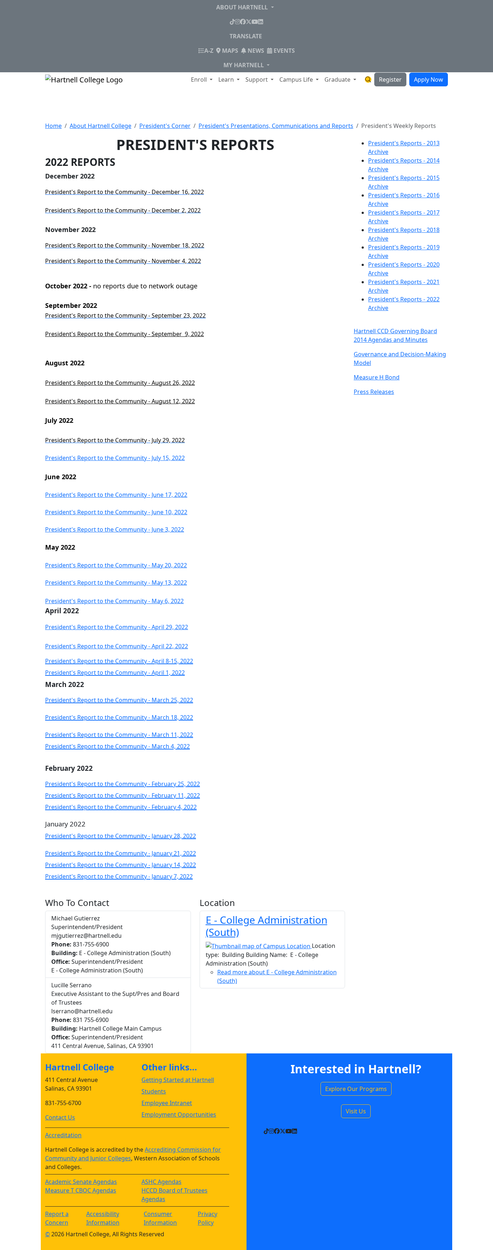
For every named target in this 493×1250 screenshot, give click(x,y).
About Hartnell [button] (242, 7)
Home (53, 126)
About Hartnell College (100, 126)
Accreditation (63, 1135)
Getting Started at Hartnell (177, 1080)
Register (390, 79)
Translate (246, 36)
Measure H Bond (377, 377)
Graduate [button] (338, 79)
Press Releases (374, 392)
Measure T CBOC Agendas (80, 1190)
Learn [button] (226, 79)
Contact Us (60, 1117)
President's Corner (165, 126)
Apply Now (428, 79)
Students (153, 1091)
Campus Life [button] (296, 79)
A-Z (208, 50)
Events (283, 51)
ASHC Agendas (161, 1182)
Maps (229, 51)
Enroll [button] (199, 79)
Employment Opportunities (178, 1114)
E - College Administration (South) (266, 926)
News (255, 51)
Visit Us (356, 1111)
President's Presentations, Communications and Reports (275, 126)
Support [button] (257, 79)
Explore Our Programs (356, 1089)
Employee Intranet (166, 1103)
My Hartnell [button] (244, 65)
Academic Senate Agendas (81, 1182)
